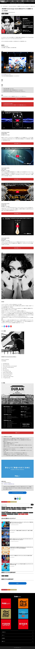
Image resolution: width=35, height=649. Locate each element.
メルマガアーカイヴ (4, 515)
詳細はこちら (17, 432)
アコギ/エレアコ (8, 507)
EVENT (3, 13)
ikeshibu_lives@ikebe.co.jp (9, 483)
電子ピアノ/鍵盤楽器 (24, 507)
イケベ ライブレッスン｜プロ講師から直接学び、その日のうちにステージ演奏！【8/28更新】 (21, 530)
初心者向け (3, 512)
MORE (17, 583)
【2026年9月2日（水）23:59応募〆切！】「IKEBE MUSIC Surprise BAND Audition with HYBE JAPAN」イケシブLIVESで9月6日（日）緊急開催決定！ (21, 547)
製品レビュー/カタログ (8, 512)
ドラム (15, 507)
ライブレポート (31, 512)
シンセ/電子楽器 (19, 507)
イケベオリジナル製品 (20, 512)
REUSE (9, 501)
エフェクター (6, 13)
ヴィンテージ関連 (14, 512)
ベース (12, 507)
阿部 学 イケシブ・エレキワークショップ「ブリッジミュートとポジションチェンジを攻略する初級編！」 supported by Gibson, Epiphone (21, 522)
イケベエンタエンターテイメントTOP (17, 492)
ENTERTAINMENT (13, 501)
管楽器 (28, 507)
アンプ (31, 507)
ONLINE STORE (4, 501)
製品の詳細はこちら (17, 143)
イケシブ (2, 482)
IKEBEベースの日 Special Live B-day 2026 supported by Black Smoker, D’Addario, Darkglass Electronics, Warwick (21, 539)
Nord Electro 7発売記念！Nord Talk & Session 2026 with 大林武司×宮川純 (21, 555)
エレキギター (3, 507)
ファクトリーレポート (26, 512)
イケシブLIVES (3, 74)
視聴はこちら (17, 98)
